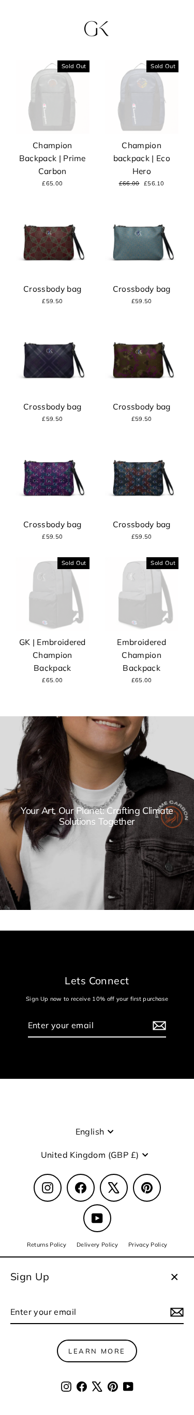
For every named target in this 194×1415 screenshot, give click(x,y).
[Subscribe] (175, 1312)
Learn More (97, 1351)
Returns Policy (46, 1244)
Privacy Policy (147, 1244)
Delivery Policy (97, 1244)
